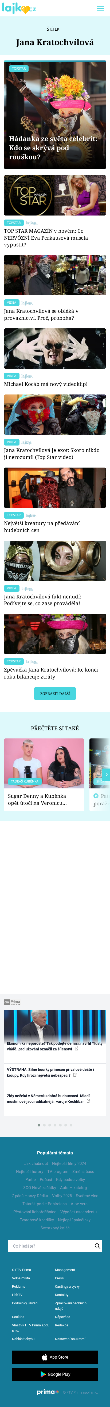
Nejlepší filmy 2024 (69, 1163)
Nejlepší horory (29, 1171)
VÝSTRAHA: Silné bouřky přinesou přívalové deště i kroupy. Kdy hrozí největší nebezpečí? (50, 1072)
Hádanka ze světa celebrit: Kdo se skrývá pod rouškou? (53, 147)
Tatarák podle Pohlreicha (44, 1203)
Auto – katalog (73, 1187)
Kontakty (61, 1295)
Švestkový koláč (55, 1228)
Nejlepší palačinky (74, 1220)
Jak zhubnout (36, 1163)
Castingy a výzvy (67, 1286)
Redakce (61, 1325)
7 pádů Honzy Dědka (30, 1195)
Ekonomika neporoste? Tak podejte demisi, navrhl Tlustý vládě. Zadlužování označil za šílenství (55, 1046)
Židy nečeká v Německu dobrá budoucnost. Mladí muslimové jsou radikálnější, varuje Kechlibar (48, 1099)
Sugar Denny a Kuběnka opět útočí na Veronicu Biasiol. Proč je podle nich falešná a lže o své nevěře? (40, 799)
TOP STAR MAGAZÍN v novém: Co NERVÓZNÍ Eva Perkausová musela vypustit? (46, 237)
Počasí (46, 1179)
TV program (57, 1171)
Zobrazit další (55, 693)
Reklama (18, 1286)
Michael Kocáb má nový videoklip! (46, 384)
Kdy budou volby (70, 1179)
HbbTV (17, 1295)
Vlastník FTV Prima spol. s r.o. (30, 1328)
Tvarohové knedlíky (37, 1220)
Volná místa (21, 1278)
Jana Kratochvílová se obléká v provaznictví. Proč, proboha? (41, 314)
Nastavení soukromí (70, 1339)
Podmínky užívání (25, 1303)
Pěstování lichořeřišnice (34, 1211)
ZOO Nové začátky (39, 1187)
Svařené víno (87, 1195)
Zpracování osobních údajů (71, 1306)
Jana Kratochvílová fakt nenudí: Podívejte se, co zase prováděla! (42, 600)
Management (65, 1270)
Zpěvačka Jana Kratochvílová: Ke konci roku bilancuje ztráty (51, 673)
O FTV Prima (21, 1270)
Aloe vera (79, 1203)
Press (59, 1278)
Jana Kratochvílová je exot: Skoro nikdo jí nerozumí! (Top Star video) (52, 453)
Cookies (18, 1317)
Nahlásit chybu (23, 1339)
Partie (30, 1179)
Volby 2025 (62, 1195)
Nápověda (62, 1317)
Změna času (83, 1171)
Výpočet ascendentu (78, 1211)
